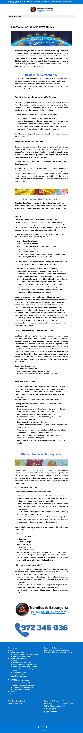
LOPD (64, 705)
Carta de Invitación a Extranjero (21, 689)
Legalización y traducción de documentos (24, 685)
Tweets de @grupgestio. (15, 703)
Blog (11, 694)
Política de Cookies (68, 703)
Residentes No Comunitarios (18, 658)
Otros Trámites (14, 679)
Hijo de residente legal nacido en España (24, 664)
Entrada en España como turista (22, 662)
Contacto (12, 691)
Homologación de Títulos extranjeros (23, 687)
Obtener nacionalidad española (21, 683)
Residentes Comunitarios (17, 652)
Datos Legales (67, 701)
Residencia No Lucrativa (19, 672)
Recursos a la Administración (21, 680)
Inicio (11, 650)
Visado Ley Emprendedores (17, 675)
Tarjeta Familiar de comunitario (21, 656)
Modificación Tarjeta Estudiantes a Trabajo (25, 666)
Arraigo (15, 660)
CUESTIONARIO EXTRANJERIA (18, 677)
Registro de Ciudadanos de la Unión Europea (25, 654)
